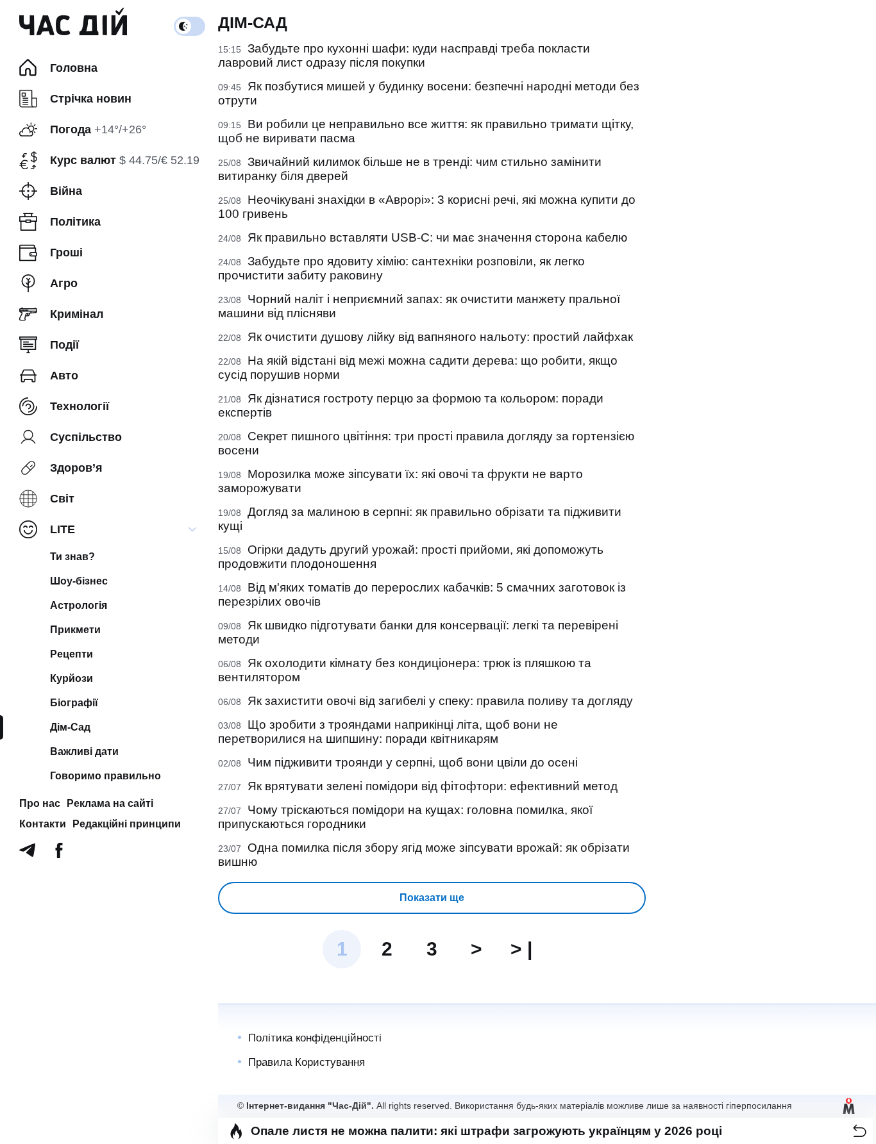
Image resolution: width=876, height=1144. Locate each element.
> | (521, 948)
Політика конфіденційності (315, 1038)
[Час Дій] (73, 26)
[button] (860, 1131)
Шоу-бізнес (79, 581)
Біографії (74, 702)
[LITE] (192, 529)
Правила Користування (306, 1062)
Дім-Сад (70, 727)
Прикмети (75, 629)
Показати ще (432, 897)
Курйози (71, 678)
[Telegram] (27, 854)
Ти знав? (72, 556)
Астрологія (78, 605)
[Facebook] (59, 854)
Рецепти (71, 654)
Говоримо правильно (105, 775)
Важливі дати (84, 751)
